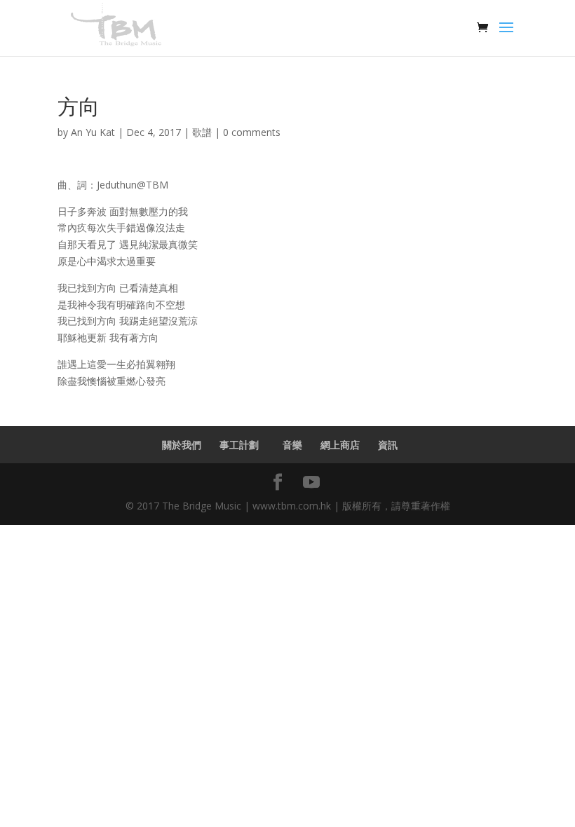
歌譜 (202, 132)
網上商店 (340, 444)
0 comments (251, 132)
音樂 (292, 444)
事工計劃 (241, 444)
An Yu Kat (93, 132)
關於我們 (181, 444)
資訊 (388, 444)
